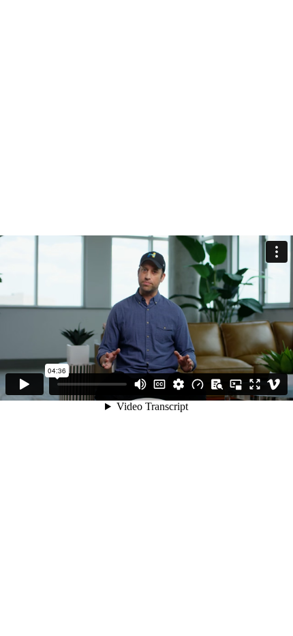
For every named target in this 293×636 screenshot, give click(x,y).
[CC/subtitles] (159, 384)
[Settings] (178, 384)
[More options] (277, 252)
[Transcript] (217, 384)
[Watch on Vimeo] (274, 384)
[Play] (24, 384)
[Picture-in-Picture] (236, 384)
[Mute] (140, 384)
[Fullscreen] (255, 384)
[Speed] (197, 384)
